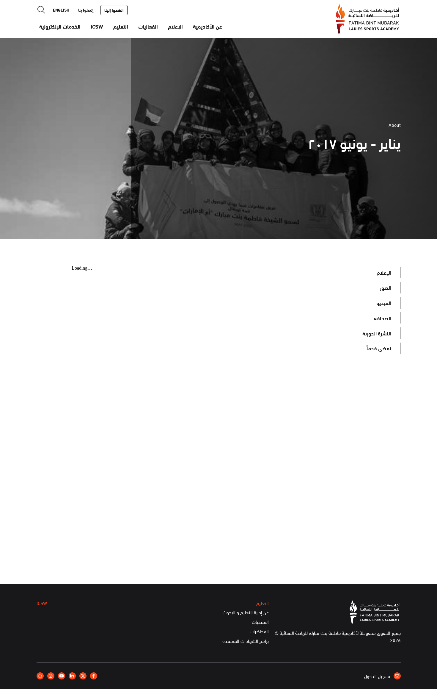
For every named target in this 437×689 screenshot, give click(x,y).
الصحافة (382, 318)
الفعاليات (148, 26)
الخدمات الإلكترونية (60, 26)
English (61, 10)
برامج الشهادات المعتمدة (245, 641)
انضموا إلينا (114, 10)
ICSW (97, 26)
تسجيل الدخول (377, 675)
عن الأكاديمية (207, 26)
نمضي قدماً (379, 348)
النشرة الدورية (376, 333)
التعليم (120, 26)
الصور (385, 287)
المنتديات (260, 622)
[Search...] (41, 10)
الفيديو (383, 303)
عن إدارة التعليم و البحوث (246, 612)
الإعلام (175, 26)
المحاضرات (259, 631)
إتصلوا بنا (86, 10)
